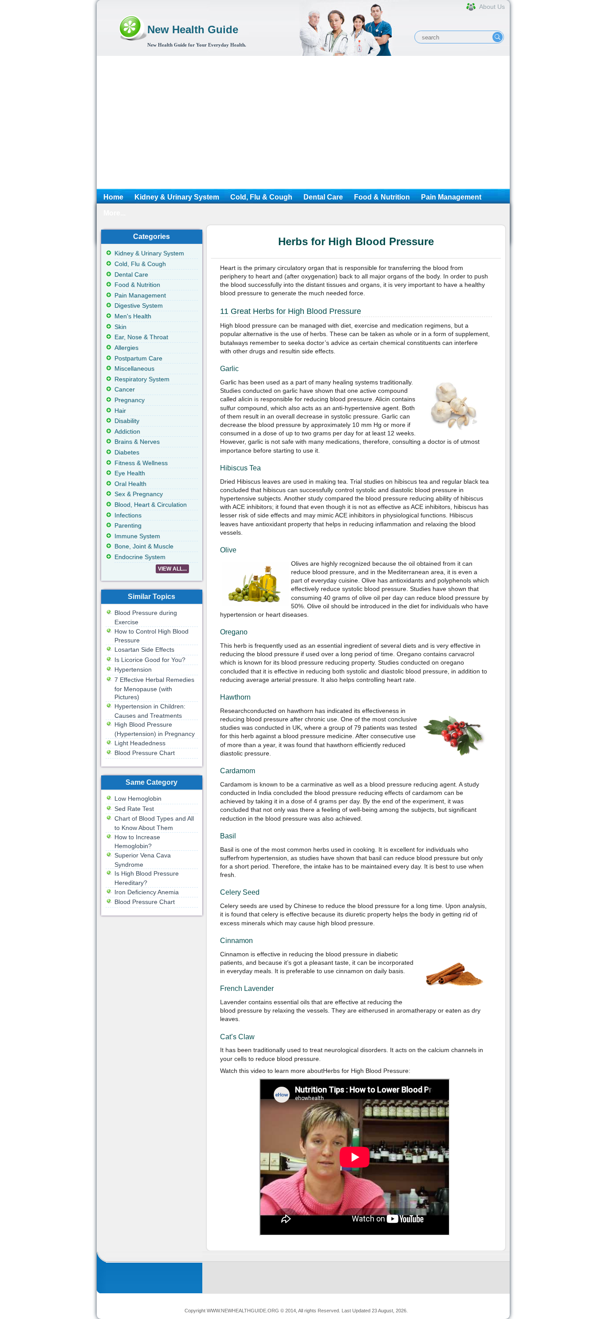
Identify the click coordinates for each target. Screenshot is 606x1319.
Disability (126, 420)
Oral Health (130, 483)
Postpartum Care (138, 358)
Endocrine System (139, 556)
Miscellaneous (134, 368)
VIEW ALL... (172, 569)
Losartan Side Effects (144, 649)
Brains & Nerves (137, 441)
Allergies (126, 347)
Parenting (128, 525)
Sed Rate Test (134, 808)
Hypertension (133, 669)
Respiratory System (141, 379)
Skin (120, 326)
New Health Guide (192, 29)
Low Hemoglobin (137, 798)
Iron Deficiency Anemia (146, 892)
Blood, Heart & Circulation (150, 504)
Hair (120, 410)
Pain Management (451, 197)
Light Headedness (139, 743)
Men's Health (132, 316)
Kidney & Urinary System (176, 197)
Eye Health (129, 473)
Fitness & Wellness (141, 462)
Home (113, 197)
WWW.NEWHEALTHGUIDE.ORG (243, 1310)
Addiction (127, 431)
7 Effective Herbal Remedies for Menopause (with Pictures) (154, 688)
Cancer (124, 389)
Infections (128, 515)
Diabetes (126, 452)
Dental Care (323, 197)
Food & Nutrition (382, 197)
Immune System (137, 536)
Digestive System (138, 305)
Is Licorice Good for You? (149, 659)
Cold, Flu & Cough (261, 197)
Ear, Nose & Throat (141, 337)
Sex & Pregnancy (138, 493)
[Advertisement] (303, 122)
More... (114, 213)
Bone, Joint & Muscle (143, 546)
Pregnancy (129, 399)
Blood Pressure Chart (144, 752)
